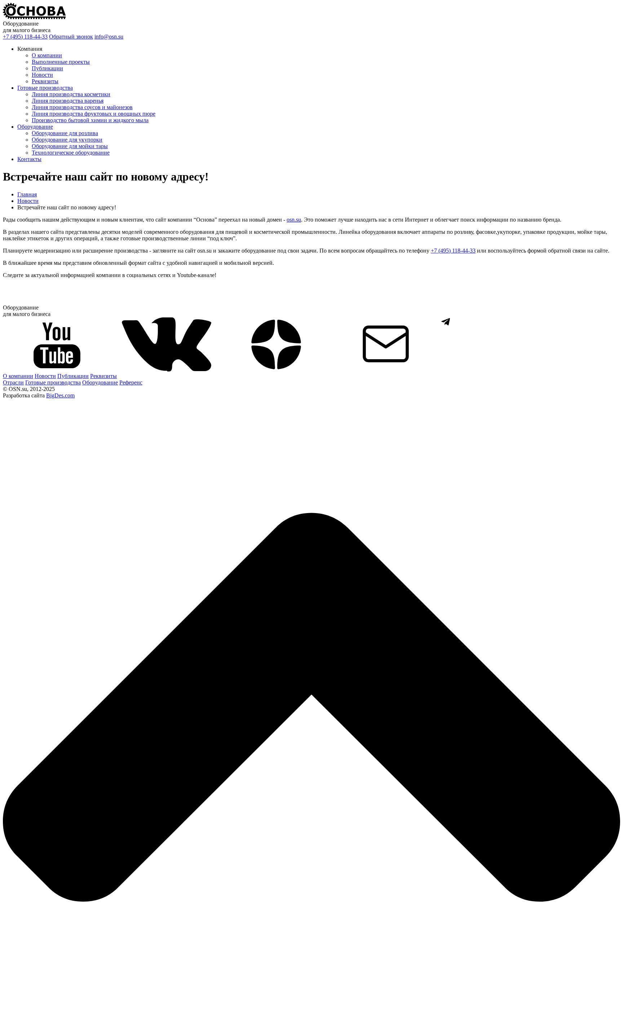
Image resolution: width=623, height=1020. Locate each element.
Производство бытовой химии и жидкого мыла (90, 120)
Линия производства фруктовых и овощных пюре (93, 114)
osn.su (294, 220)
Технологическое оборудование (71, 153)
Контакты (29, 159)
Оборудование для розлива (65, 133)
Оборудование (35, 127)
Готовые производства (45, 88)
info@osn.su (108, 37)
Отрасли (13, 382)
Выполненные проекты (61, 62)
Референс (130, 382)
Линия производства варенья (67, 101)
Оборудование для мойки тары (70, 146)
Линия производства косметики (71, 94)
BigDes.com (60, 395)
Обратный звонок (71, 37)
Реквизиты (45, 81)
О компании (47, 55)
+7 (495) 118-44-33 (25, 37)
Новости (42, 75)
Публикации (47, 68)
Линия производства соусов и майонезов (82, 107)
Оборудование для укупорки (67, 140)
